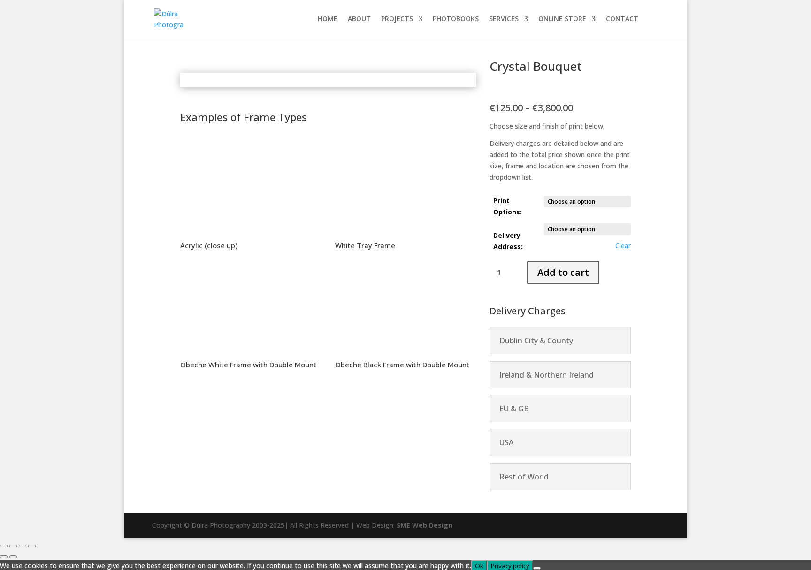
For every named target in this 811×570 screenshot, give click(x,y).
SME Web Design (423, 525)
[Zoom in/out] (4, 546)
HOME (327, 19)
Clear (623, 246)
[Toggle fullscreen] (13, 546)
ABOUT (359, 19)
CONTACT (622, 19)
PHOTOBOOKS (456, 19)
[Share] (22, 546)
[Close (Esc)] (32, 546)
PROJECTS (397, 19)
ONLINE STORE (562, 19)
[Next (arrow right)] (13, 556)
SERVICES (504, 19)
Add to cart (563, 272)
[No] (537, 568)
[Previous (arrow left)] (4, 556)
